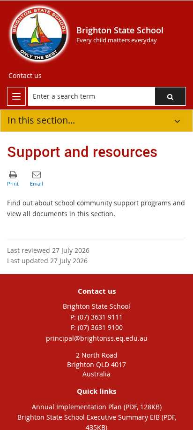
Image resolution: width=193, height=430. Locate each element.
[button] (170, 96)
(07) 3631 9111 (100, 317)
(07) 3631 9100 (100, 327)
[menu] (16, 96)
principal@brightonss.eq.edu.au (97, 338)
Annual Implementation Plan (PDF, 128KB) (97, 406)
